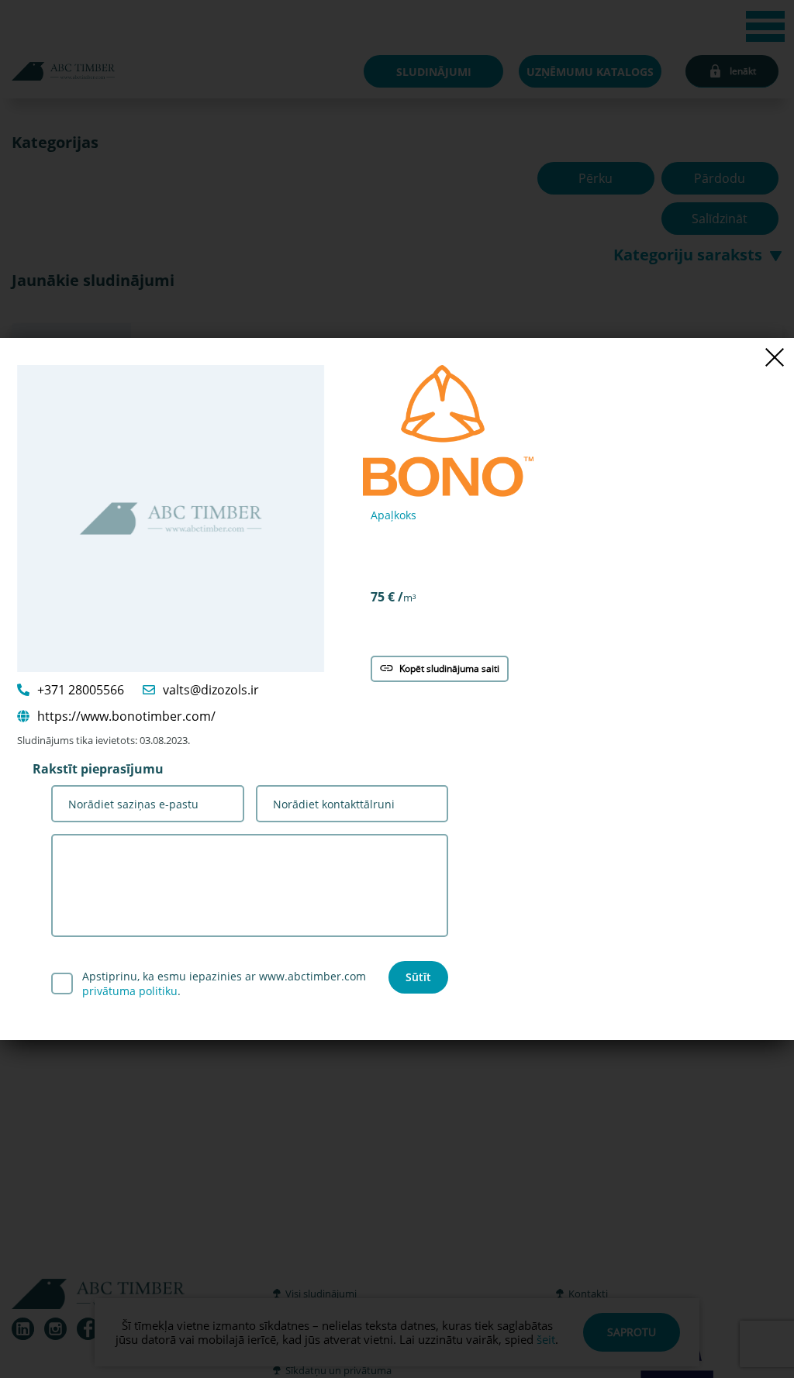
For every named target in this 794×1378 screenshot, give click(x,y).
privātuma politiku (130, 991)
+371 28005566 (80, 689)
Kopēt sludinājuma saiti (449, 668)
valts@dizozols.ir (211, 689)
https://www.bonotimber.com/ (126, 716)
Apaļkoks (393, 515)
